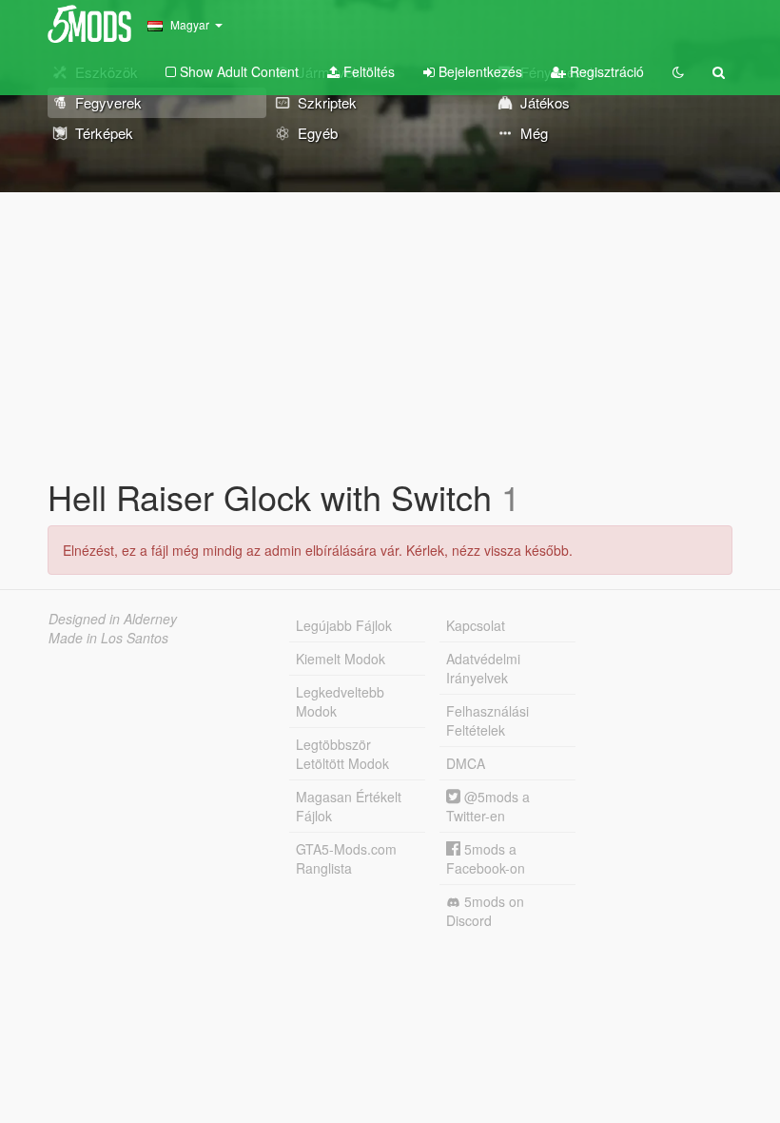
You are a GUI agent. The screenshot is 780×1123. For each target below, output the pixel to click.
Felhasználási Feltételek (487, 720)
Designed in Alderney (113, 618)
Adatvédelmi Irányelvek (483, 668)
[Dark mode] (678, 71)
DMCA (465, 763)
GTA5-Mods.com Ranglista (346, 858)
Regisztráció (605, 71)
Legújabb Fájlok (344, 625)
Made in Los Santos (108, 637)
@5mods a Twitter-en (488, 806)
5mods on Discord (485, 911)
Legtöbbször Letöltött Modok (342, 754)
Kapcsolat (475, 625)
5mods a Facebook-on (485, 858)
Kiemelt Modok (340, 658)
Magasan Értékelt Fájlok (348, 806)
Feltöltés (367, 71)
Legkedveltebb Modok (340, 701)
